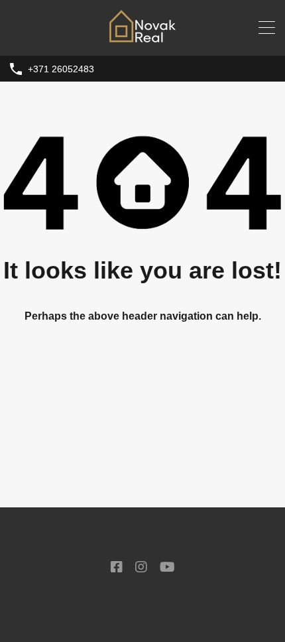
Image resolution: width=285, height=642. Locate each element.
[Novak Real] (142, 39)
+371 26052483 (61, 69)
